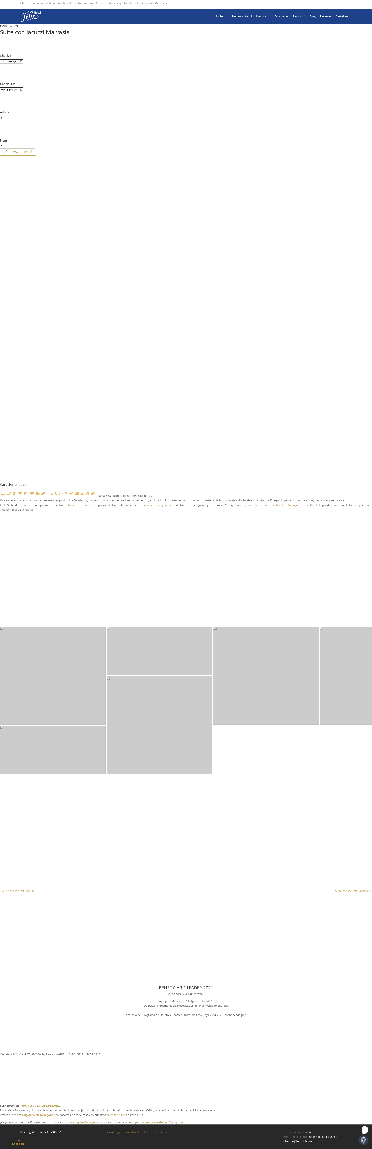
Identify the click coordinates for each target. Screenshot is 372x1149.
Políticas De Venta (155, 1132)
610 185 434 (162, 3)
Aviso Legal (114, 1132)
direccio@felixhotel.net (298, 1141)
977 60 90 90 (35, 3)
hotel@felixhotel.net (322, 1137)
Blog (313, 16)
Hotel (220, 16)
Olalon (306, 1132)
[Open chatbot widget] (363, 1140)
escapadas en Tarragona (153, 505)
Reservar (325, 16)
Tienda (297, 16)
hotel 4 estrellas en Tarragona (39, 1105)
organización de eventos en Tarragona (157, 1122)
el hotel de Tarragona (287, 505)
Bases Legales (133, 1132)
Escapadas (281, 16)
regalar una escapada (256, 505)
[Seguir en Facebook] (335, 4)
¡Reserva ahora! (18, 151)
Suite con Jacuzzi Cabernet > (353, 891)
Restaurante (240, 16)
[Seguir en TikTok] (350, 4)
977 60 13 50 (98, 3)
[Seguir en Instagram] (342, 4)
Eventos (261, 16)
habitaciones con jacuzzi (81, 505)
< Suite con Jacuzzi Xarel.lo (17, 891)
